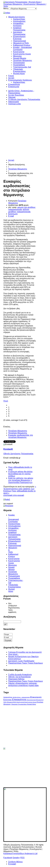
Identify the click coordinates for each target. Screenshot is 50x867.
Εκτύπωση (13, 214)
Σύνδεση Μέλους (15, 862)
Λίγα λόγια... (13, 654)
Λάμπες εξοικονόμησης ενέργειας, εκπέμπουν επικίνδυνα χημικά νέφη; (23, 684)
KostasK (8, 449)
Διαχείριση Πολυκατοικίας (19, 33)
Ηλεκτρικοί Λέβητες (16, 679)
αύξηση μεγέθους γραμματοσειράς (19, 210)
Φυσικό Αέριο (19, 74)
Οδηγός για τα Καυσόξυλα (19, 677)
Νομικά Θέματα (19, 58)
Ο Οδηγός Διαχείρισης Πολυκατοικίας (24, 99)
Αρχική (11, 78)
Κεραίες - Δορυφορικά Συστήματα (13, 518)
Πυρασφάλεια (19, 65)
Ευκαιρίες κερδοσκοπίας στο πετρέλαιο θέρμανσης (20, 436)
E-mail (11, 216)
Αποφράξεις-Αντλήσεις (18, 24)
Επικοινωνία (13, 87)
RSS (22, 858)
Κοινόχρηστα (18, 52)
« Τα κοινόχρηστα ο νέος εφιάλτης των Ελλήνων (19, 489)
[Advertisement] (25, 132)
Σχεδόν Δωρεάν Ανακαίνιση (20, 675)
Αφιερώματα (13, 102)
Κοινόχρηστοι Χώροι (22, 54)
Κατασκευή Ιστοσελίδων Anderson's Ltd (20, 853)
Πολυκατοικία (19, 63)
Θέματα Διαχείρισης (16, 17)
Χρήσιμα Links (14, 104)
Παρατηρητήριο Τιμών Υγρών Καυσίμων (25, 663)
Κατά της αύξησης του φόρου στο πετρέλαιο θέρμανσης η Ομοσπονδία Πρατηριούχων (20, 480)
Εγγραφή (12, 864)
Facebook (7, 858)
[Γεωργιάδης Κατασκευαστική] (25, 13)
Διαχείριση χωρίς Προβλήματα (21, 661)
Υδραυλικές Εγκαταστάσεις (19, 70)
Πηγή (5, 401)
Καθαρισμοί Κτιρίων (21, 45)
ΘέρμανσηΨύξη (12, 702)
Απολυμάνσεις (19, 21)
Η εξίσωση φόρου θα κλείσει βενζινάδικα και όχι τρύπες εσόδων (20, 474)
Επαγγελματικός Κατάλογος (20, 80)
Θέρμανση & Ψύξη (21, 43)
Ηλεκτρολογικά (19, 41)
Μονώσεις (17, 56)
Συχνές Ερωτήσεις (16, 95)
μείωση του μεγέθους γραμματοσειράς (22, 208)
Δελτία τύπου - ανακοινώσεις (21, 697)
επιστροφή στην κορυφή (13, 495)
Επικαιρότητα (14, 84)
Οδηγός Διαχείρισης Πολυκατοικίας (18, 454)
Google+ (16, 858)
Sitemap (11, 97)
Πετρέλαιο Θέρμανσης (22, 60)
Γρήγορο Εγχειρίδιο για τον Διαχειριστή (25, 652)
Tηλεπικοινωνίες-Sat (22, 67)
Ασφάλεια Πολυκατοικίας (19, 29)
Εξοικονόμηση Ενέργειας (19, 37)
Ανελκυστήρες (19, 19)
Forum (11, 76)
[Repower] (8, 506)
